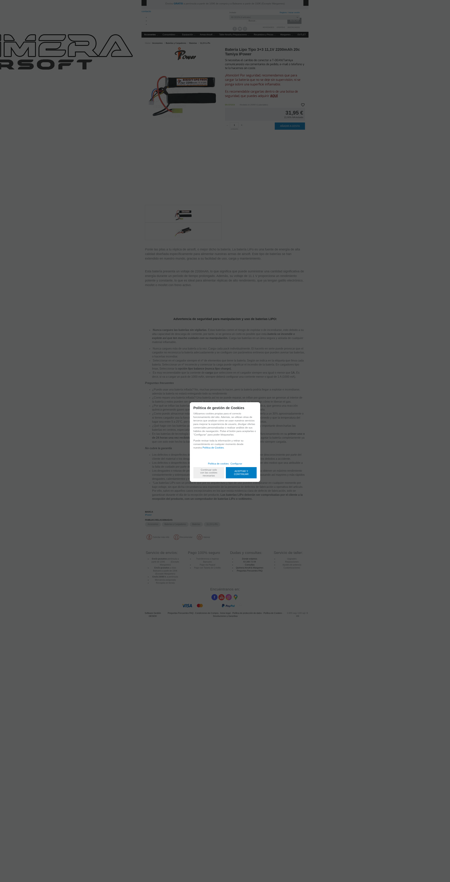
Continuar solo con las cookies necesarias (208, 472)
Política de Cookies (213, 447)
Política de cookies (218, 463)
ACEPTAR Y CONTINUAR (241, 473)
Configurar (236, 463)
